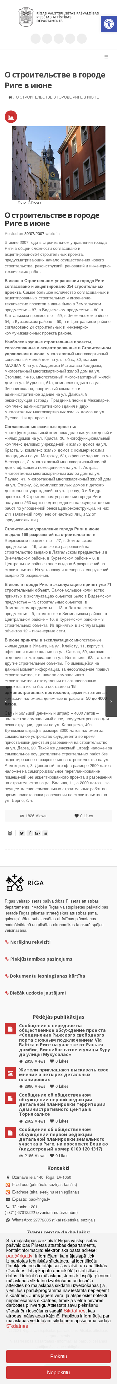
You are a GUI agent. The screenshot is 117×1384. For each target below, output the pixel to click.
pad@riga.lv (39, 1199)
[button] (109, 24)
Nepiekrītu (58, 1372)
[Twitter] (36, 39)
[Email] (82, 39)
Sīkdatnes (74, 1310)
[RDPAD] (58, 17)
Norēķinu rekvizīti (30, 942)
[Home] (10, 96)
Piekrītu (58, 1356)
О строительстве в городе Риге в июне (52, 219)
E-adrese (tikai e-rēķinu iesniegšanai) (45, 1192)
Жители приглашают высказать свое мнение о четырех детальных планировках (64, 1074)
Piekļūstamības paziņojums (41, 959)
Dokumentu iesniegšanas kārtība (47, 976)
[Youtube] (59, 39)
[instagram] (70, 39)
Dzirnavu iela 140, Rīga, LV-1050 (41, 1177)
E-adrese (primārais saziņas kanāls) (44, 1184)
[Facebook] (47, 39)
